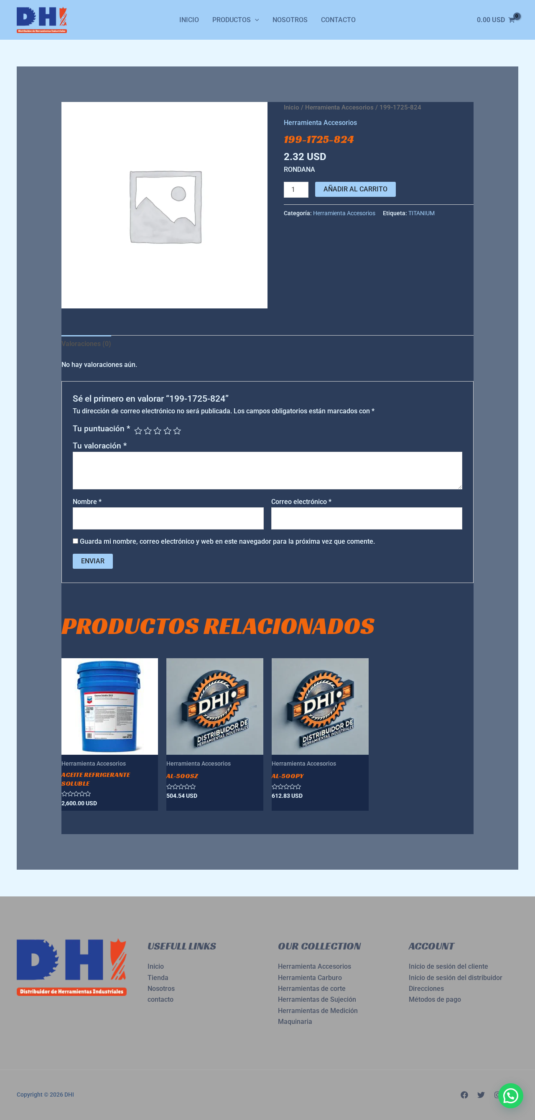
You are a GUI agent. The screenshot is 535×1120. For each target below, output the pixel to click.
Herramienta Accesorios (339, 107)
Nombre (87, 502)
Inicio (189, 20)
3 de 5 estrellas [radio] (157, 431)
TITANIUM (421, 213)
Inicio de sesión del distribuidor (455, 978)
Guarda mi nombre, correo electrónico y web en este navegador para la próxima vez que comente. (227, 541)
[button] (510, 1095)
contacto (160, 999)
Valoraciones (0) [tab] (86, 344)
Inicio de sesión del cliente (448, 966)
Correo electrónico (301, 502)
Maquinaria (295, 1022)
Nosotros (290, 20)
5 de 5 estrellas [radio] (177, 431)
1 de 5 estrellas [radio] (138, 431)
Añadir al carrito (355, 189)
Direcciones (426, 989)
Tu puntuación (101, 428)
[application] (255, 20)
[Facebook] (464, 1095)
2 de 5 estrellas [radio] (148, 431)
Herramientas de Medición (318, 1011)
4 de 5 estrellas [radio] (167, 431)
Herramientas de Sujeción (317, 999)
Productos (231, 20)
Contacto (338, 20)
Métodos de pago (435, 999)
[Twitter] (481, 1095)
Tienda (158, 978)
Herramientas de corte (312, 989)
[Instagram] (498, 1095)
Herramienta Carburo (310, 978)
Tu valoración (100, 446)
